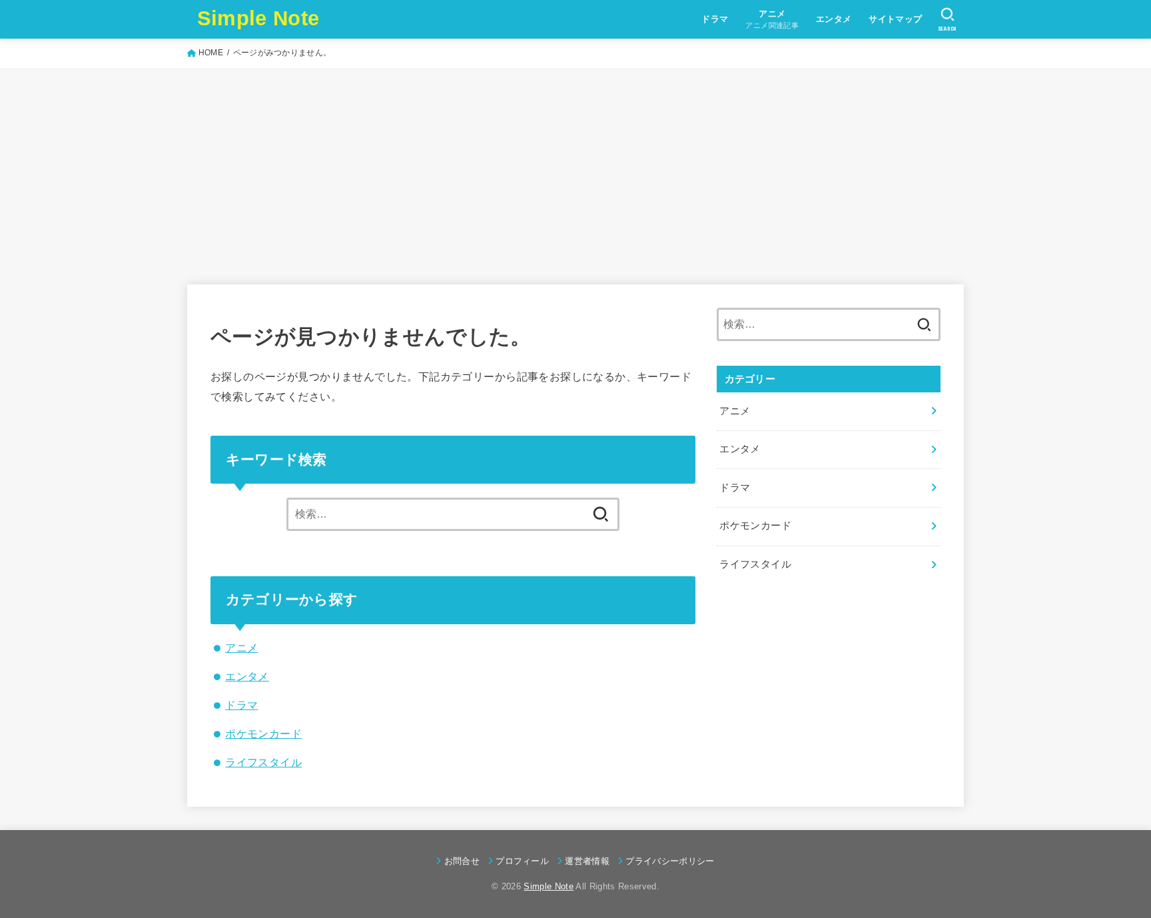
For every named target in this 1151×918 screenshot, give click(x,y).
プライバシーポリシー (669, 861)
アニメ (241, 648)
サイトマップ (895, 19)
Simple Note (258, 18)
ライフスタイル (263, 762)
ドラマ (714, 19)
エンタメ (834, 19)
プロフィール (522, 861)
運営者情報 (587, 861)
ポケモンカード (263, 733)
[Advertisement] (575, 168)
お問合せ (462, 861)
